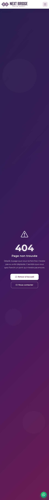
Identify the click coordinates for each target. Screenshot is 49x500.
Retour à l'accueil (26, 277)
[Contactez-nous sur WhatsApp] (44, 495)
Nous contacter (25, 285)
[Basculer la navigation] (45, 4)
